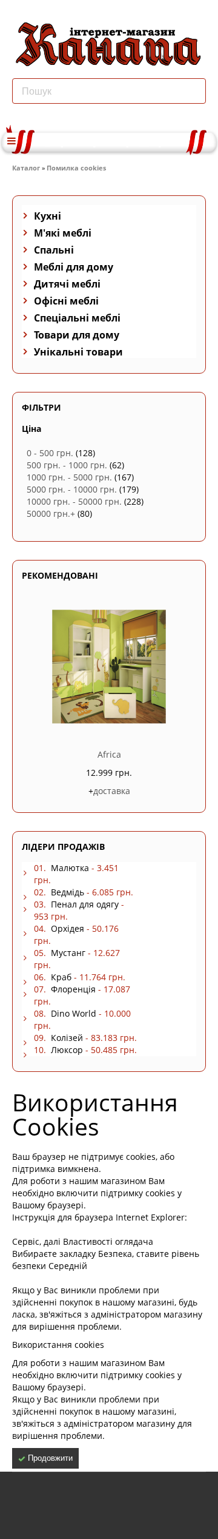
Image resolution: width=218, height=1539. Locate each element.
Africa (109, 754)
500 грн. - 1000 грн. (67, 465)
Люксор (67, 1050)
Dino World (73, 1013)
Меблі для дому (73, 267)
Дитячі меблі (67, 284)
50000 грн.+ (51, 513)
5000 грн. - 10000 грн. (72, 489)
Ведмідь (67, 892)
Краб (61, 977)
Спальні (54, 250)
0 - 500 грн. (50, 453)
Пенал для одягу (85, 904)
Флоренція (73, 989)
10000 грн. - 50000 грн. (74, 501)
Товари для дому (76, 335)
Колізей (67, 1037)
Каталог (26, 167)
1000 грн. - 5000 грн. (69, 477)
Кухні (47, 216)
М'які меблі (62, 233)
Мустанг (68, 952)
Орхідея (67, 928)
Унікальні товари (78, 352)
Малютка (70, 868)
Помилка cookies (76, 167)
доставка (111, 790)
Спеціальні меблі (77, 318)
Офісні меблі (66, 301)
